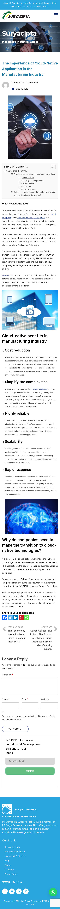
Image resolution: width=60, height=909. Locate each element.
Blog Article (21, 88)
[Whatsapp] (26, 617)
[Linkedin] (15, 617)
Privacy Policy (11, 874)
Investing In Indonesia (15, 851)
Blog (7, 860)
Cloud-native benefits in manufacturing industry (35, 174)
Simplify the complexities (32, 180)
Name (5, 699)
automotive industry (38, 389)
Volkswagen (8, 275)
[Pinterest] (21, 617)
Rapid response (29, 189)
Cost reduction (28, 178)
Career (8, 865)
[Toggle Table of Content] (52, 166)
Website (45, 699)
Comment (7, 674)
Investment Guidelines (15, 856)
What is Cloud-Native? (16, 171)
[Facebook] (4, 617)
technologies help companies (31, 217)
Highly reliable (28, 183)
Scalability (26, 186)
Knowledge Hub (12, 847)
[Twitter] (10, 617)
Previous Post (17, 634)
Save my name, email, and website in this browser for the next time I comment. (29, 718)
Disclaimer (9, 869)
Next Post (41, 638)
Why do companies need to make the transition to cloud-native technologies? (35, 193)
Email (25, 699)
